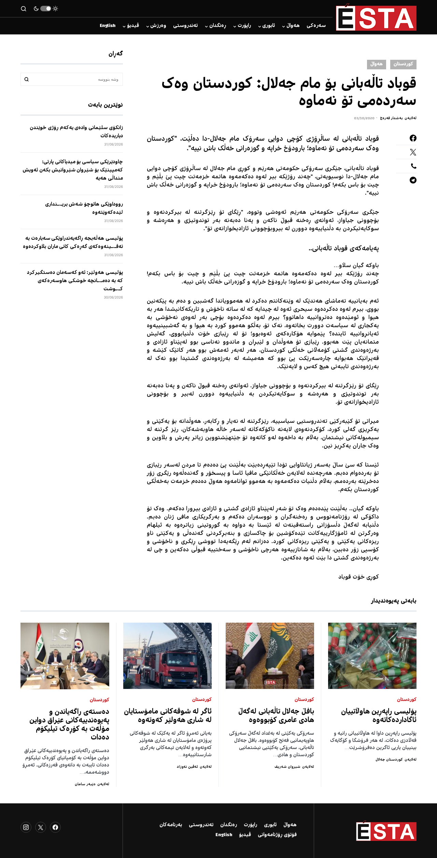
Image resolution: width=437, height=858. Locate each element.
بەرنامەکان (170, 825)
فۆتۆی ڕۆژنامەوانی (277, 835)
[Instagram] (25, 827)
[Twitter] (40, 827)
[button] (45, 8)
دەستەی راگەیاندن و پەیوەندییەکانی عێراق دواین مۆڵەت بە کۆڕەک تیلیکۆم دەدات (69, 725)
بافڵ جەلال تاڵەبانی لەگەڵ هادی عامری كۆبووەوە (276, 716)
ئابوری (270, 825)
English (223, 835)
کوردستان (403, 64)
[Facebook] (55, 827)
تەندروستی (201, 825)
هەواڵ (376, 64)
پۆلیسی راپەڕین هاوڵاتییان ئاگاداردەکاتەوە (379, 716)
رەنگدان (228, 825)
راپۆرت (250, 825)
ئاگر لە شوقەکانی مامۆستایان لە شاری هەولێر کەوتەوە (168, 716)
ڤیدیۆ (245, 835)
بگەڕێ (26, 79)
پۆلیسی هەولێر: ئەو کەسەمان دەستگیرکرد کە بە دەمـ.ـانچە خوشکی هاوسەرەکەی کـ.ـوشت (75, 281)
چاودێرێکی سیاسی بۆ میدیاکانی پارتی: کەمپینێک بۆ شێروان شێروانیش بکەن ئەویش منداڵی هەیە (73, 170)
